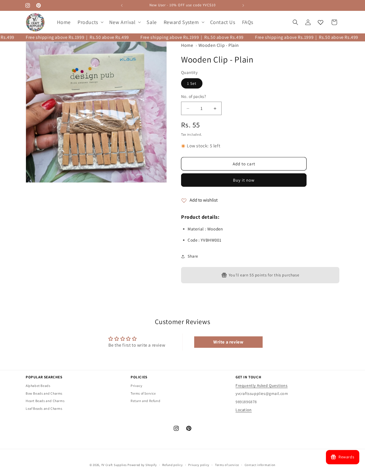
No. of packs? (193, 96)
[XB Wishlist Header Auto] (320, 22)
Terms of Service (143, 393)
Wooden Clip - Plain (218, 45)
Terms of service (227, 465)
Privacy (136, 385)
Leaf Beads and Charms (44, 408)
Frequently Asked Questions (262, 385)
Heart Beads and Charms (45, 401)
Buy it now (244, 180)
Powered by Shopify (142, 465)
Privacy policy (198, 465)
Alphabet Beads (38, 385)
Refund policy (172, 465)
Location (244, 409)
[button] (90, 22)
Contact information (260, 465)
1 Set (191, 83)
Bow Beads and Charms (44, 393)
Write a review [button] (228, 342)
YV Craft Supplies (114, 465)
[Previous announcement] (121, 5)
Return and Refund (145, 401)
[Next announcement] (243, 5)
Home (187, 45)
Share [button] (193, 256)
